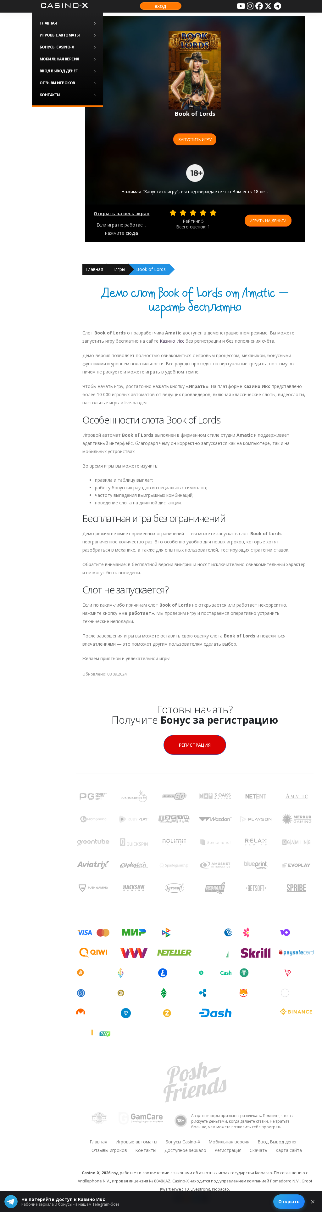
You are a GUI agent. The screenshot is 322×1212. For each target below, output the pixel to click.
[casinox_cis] (250, 6)
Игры (119, 269)
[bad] (172, 213)
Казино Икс (172, 341)
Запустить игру (195, 139)
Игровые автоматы (60, 35)
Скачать (258, 1150)
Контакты (50, 95)
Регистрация (195, 745)
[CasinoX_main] (268, 6)
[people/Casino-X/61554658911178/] (259, 6)
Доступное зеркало (185, 1150)
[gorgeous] (213, 213)
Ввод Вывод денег (59, 71)
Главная (48, 23)
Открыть (289, 1201)
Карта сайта (288, 1150)
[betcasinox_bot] (277, 6)
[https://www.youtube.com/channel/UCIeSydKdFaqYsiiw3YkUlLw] (240, 6)
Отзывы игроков (57, 83)
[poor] (183, 213)
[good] (203, 213)
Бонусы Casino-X (57, 47)
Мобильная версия (59, 59)
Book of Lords (151, 269)
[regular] (193, 213)
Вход (160, 6)
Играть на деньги (268, 220)
